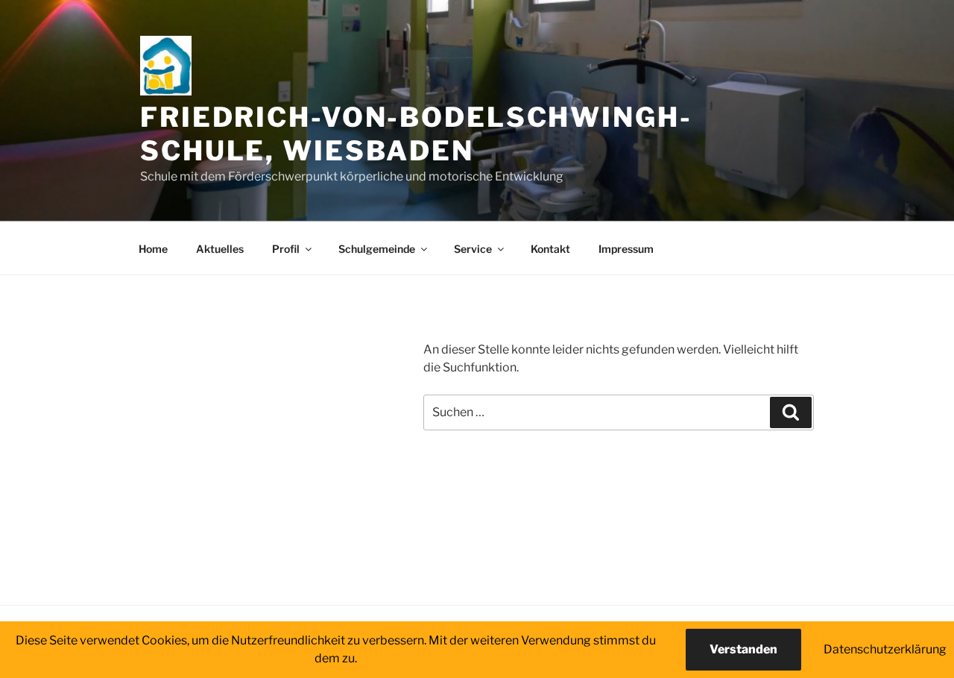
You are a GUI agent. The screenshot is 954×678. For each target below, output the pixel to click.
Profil (286, 248)
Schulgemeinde (376, 248)
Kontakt (550, 248)
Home (153, 248)
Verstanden (743, 649)
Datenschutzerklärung (885, 649)
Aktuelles (220, 248)
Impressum (626, 248)
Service (473, 248)
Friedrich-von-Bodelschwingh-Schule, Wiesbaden (416, 134)
